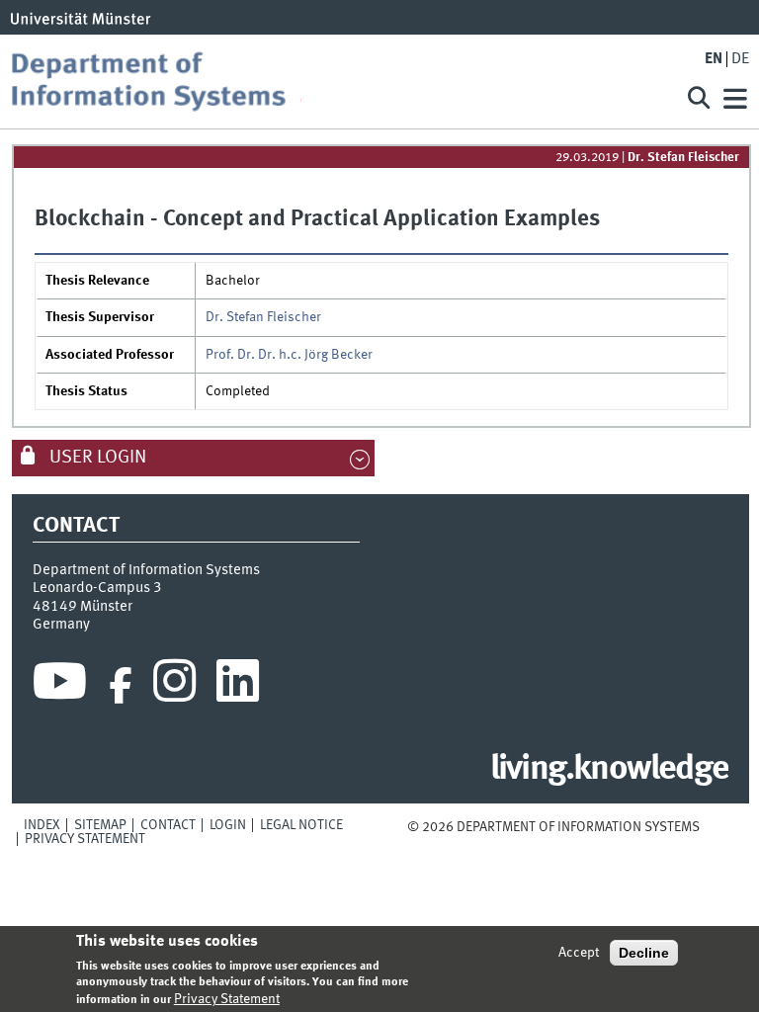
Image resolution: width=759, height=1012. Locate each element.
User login (95, 457)
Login (228, 825)
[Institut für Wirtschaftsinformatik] (334, 81)
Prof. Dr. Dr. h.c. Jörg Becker (289, 355)
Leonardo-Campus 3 (97, 588)
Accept (578, 953)
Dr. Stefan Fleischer (683, 157)
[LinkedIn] (237, 686)
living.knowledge (609, 770)
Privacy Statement (85, 839)
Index (42, 825)
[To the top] (712, 827)
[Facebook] (120, 686)
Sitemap (100, 825)
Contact (168, 825)
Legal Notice (301, 825)
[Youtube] (60, 686)
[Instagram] (174, 686)
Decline (644, 953)
